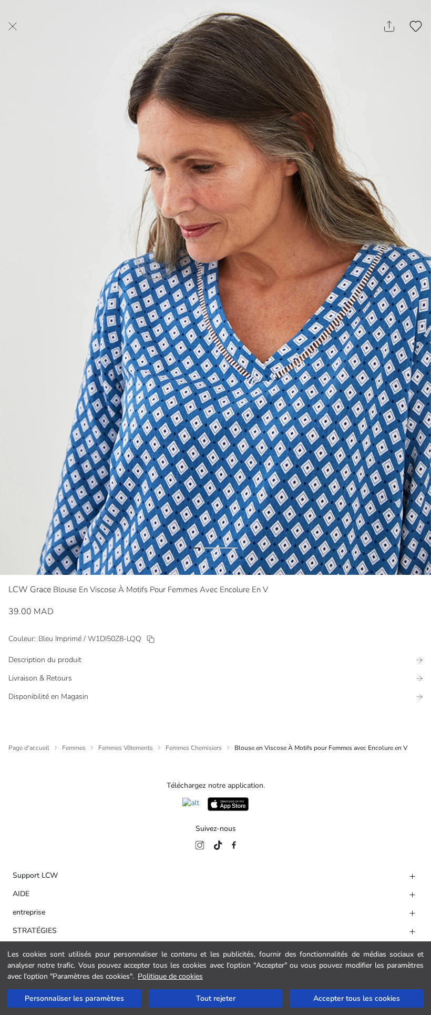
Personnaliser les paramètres (74, 998)
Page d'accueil (28, 748)
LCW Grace (29, 589)
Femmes (74, 748)
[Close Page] (12, 26)
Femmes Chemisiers (194, 748)
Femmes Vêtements (125, 748)
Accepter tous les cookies (356, 998)
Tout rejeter (215, 998)
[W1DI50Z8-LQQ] (151, 639)
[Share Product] (389, 26)
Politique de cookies (170, 976)
